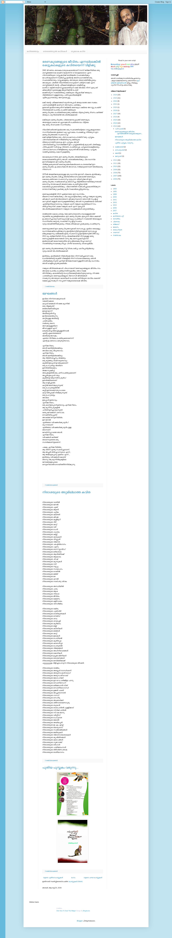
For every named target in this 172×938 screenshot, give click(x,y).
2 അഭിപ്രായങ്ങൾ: (51, 485)
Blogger (80, 921)
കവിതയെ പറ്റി (118, 216)
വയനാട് (116, 232)
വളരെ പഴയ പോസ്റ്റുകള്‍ (93, 878)
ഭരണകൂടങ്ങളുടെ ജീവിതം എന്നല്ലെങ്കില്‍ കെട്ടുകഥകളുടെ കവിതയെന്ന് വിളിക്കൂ (71, 63)
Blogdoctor (86, 910)
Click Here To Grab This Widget (66, 910)
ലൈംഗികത (117, 230)
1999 (115, 194)
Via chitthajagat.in (117, 69)
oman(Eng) (115, 64)
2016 (115, 117)
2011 (115, 163)
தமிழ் (117, 66)
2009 (115, 170)
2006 (115, 179)
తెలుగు (113, 66)
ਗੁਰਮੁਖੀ (137, 64)
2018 (115, 110)
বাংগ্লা (128, 64)
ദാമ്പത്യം (116, 219)
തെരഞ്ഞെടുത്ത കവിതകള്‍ (55, 51)
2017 (115, 114)
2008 (115, 173)
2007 (115, 176)
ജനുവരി (118, 156)
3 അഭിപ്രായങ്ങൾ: (51, 871)
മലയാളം (126, 66)
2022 (115, 101)
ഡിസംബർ (119, 129)
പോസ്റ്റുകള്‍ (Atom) (76, 881)
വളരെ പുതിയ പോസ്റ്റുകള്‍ (53, 878)
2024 (115, 95)
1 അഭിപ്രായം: (50, 286)
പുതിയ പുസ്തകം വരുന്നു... (60, 767)
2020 (115, 107)
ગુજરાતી (123, 64)
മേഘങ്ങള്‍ (49, 293)
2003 (115, 202)
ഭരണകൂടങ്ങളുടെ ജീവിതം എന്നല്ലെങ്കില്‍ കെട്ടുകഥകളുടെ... (128, 132)
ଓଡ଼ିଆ (132, 64)
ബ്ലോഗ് (116, 224)
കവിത (115, 213)
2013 (115, 126)
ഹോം (73, 878)
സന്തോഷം (117, 235)
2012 (115, 160)
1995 (115, 191)
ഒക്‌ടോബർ (119, 147)
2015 (115, 120)
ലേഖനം (116, 227)
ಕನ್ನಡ (121, 66)
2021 (115, 104)
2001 (115, 200)
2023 (115, 98)
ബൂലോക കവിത (78, 51)
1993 (115, 189)
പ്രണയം (116, 222)
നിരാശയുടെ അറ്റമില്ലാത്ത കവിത (66, 492)
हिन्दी (131, 66)
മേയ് (117, 153)
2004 (115, 205)
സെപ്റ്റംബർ (120, 150)
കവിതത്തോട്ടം (33, 51)
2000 (115, 197)
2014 (115, 123)
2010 (115, 166)
